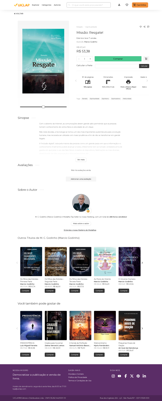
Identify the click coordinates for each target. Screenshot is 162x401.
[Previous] (76, 81)
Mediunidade (127, 98)
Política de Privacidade (77, 377)
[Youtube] (119, 376)
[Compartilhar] (144, 27)
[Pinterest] (138, 376)
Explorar (35, 5)
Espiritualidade (91, 27)
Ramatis (84, 98)
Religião (79, 27)
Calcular (144, 66)
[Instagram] (113, 376)
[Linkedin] (144, 376)
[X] (132, 376)
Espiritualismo (115, 98)
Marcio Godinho (90, 42)
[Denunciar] (148, 27)
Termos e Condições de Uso (79, 381)
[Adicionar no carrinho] (146, 58)
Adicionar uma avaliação (81, 179)
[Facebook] (126, 376)
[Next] (147, 81)
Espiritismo (105, 98)
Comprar (118, 58)
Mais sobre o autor (81, 223)
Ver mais (81, 160)
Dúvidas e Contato (76, 374)
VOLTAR (19, 14)
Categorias (46, 5)
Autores (57, 5)
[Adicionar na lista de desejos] (141, 27)
